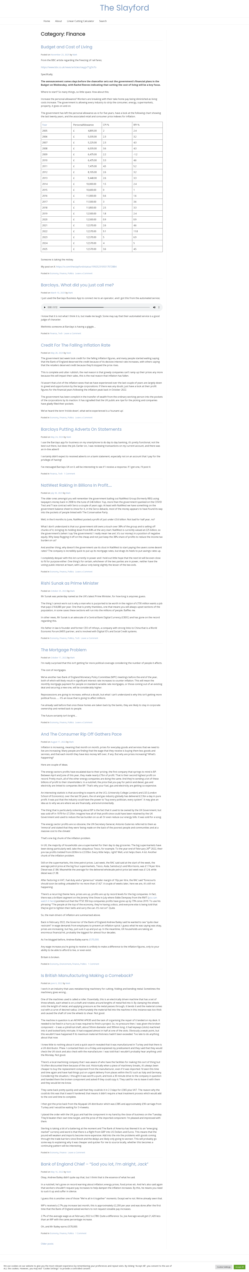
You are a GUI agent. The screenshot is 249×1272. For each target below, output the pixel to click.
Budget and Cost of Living (66, 47)
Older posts (47, 1243)
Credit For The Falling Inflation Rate (75, 345)
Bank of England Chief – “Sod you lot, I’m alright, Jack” (94, 1164)
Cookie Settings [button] (224, 1267)
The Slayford (124, 7)
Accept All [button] (239, 1267)
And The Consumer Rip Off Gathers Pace (81, 734)
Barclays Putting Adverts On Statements (81, 429)
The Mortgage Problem (64, 650)
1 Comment (69, 473)
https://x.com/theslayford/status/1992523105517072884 (86, 266)
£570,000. (94, 939)
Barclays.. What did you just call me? (77, 285)
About (58, 21)
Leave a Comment (83, 273)
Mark (75, 54)
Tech (60, 333)
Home (47, 21)
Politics (71, 273)
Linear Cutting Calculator (80, 21)
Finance (63, 273)
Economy (54, 273)
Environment (65, 964)
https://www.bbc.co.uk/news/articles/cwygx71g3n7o (68, 67)
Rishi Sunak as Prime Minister (70, 583)
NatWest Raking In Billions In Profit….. (76, 485)
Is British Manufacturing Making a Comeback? (87, 975)
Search (103, 21)
